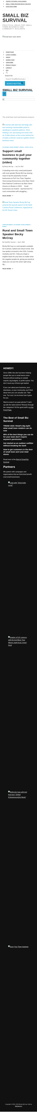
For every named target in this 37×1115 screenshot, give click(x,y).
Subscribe (9, 62)
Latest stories (11, 54)
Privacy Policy (11, 65)
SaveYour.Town (11, 6)
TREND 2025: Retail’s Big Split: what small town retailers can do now (17, 428)
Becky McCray (8, 166)
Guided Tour (10, 60)
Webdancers (18, 1106)
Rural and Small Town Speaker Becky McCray (17, 234)
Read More (7, 196)
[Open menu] (4, 94)
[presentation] (18, 134)
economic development (10, 147)
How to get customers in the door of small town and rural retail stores (18, 452)
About (8, 57)
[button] (7, 73)
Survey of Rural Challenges (16, 1)
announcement (7, 224)
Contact (9, 68)
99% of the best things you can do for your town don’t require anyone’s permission (18, 437)
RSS (7, 70)
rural (22, 147)
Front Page (10, 52)
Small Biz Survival (9, 242)
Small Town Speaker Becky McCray (18, 4)
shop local (29, 147)
